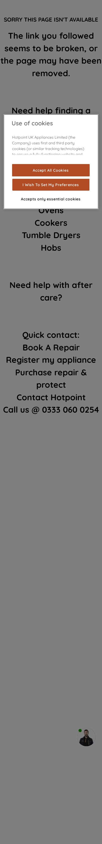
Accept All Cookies (51, 170)
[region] (51, 161)
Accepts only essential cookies (51, 199)
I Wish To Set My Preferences (51, 184)
